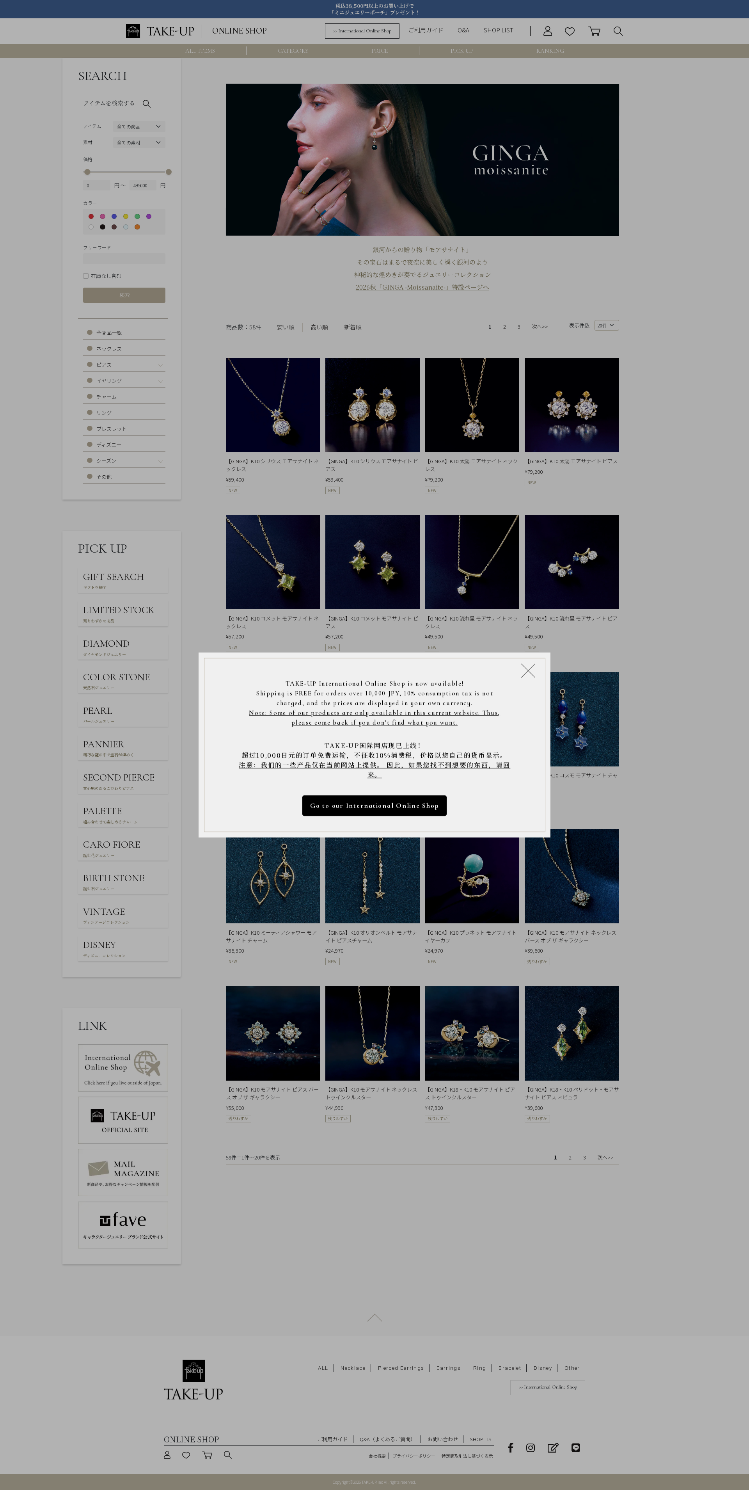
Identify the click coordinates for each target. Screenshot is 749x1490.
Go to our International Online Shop (374, 806)
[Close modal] (528, 670)
